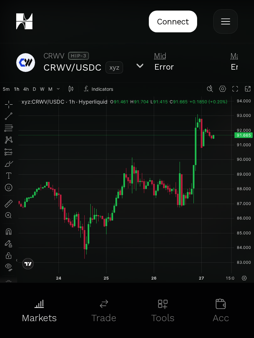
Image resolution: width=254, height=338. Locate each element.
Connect (173, 21)
